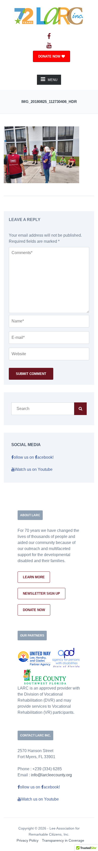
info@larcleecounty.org (51, 775)
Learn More (34, 577)
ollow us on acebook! (34, 457)
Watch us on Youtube (34, 469)
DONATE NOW (49, 56)
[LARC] (49, 15)
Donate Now (34, 610)
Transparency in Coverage (63, 840)
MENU (52, 80)
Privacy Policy (27, 840)
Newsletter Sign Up (41, 593)
